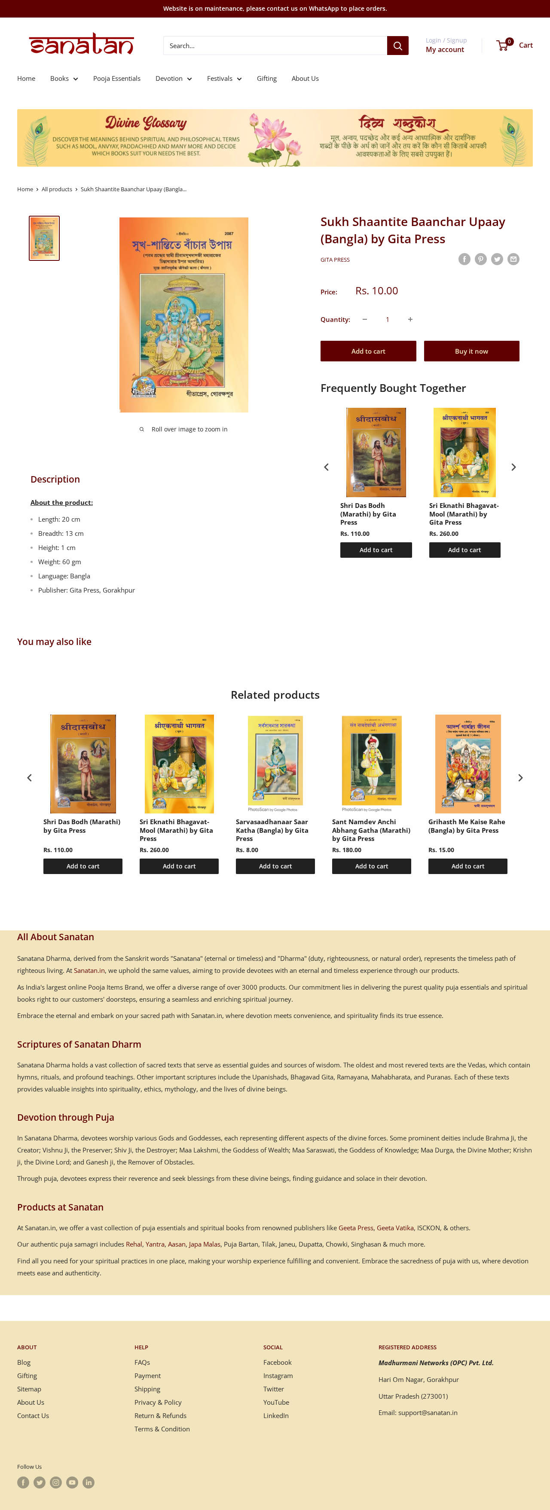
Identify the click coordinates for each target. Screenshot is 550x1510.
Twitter (273, 1389)
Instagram (278, 1375)
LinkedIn (276, 1415)
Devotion (169, 78)
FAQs (142, 1362)
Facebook (277, 1362)
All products (57, 189)
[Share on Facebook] (464, 258)
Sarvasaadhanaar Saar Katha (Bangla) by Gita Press (272, 830)
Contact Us (33, 1415)
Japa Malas (204, 1244)
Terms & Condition (162, 1428)
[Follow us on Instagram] (56, 1482)
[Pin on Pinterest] (481, 258)
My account (445, 49)
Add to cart (368, 351)
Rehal (134, 1244)
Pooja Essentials (117, 78)
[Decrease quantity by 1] (365, 319)
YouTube (276, 1402)
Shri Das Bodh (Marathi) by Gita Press (368, 513)
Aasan (177, 1244)
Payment (147, 1375)
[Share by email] (513, 258)
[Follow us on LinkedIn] (88, 1482)
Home (26, 78)
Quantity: (335, 319)
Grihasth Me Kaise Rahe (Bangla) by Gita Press (466, 826)
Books (59, 78)
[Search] (398, 45)
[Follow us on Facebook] (23, 1482)
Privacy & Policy (158, 1402)
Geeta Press (356, 1227)
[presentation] (327, 467)
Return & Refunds (160, 1415)
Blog (24, 1362)
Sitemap (29, 1389)
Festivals (219, 78)
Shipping (147, 1389)
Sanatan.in (89, 970)
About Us (305, 78)
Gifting (267, 78)
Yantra (155, 1244)
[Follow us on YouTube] (72, 1482)
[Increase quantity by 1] (410, 319)
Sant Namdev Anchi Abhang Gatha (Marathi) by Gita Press (371, 830)
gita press (335, 259)
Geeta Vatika (395, 1227)
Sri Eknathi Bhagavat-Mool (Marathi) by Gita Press (464, 513)
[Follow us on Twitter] (40, 1482)
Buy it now (471, 351)
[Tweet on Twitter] (497, 258)
